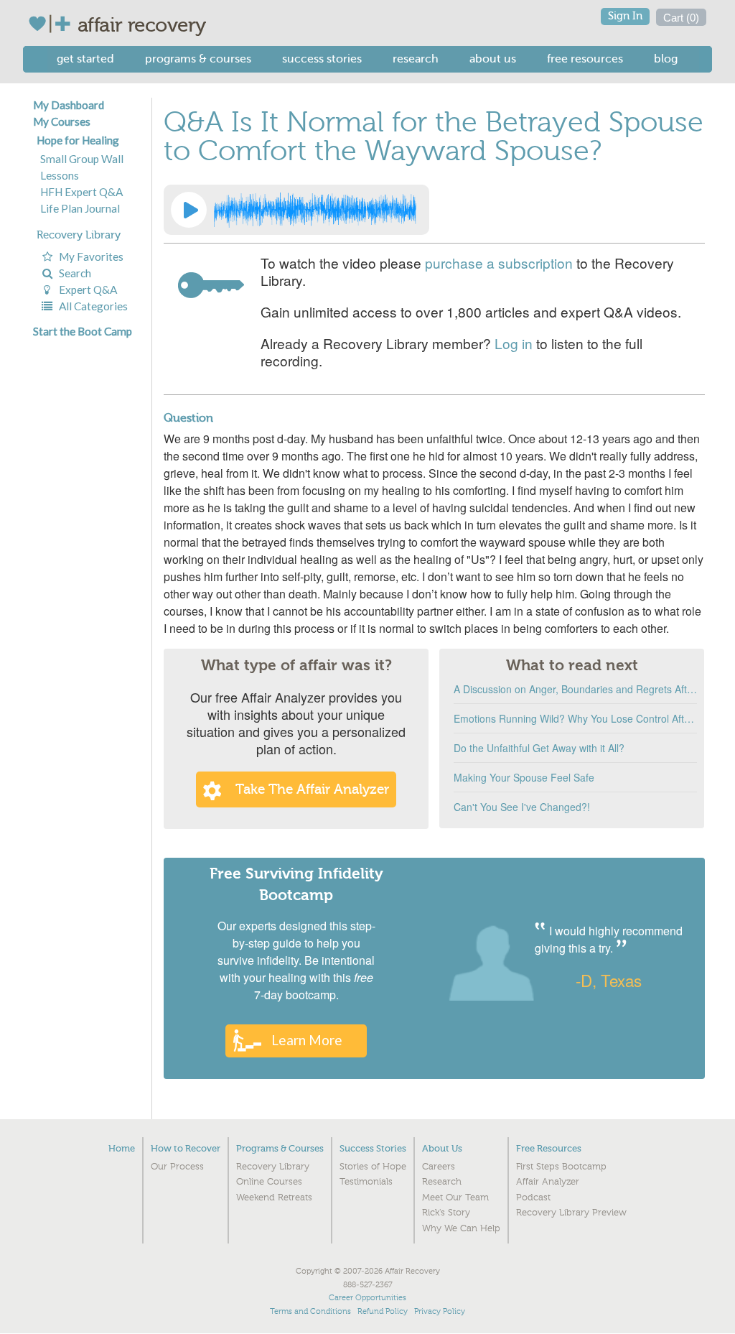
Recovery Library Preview (571, 1213)
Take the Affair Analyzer (312, 789)
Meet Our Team (455, 1197)
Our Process (177, 1167)
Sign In (625, 16)
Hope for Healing (78, 140)
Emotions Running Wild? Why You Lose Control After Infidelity (575, 718)
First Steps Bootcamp (561, 1167)
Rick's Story (446, 1213)
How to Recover (185, 1148)
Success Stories (322, 58)
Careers (438, 1167)
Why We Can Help (461, 1228)
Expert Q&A (86, 289)
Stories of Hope (373, 1167)
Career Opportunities (367, 1297)
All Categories (91, 306)
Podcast (533, 1197)
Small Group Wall (81, 158)
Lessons (59, 175)
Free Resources (585, 58)
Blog (666, 58)
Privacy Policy (439, 1311)
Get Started (85, 58)
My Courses (61, 121)
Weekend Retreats (274, 1197)
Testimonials (366, 1182)
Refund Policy (382, 1311)
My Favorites (89, 256)
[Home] (53, 23)
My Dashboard (68, 104)
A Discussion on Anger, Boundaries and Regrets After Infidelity (575, 689)
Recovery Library (79, 234)
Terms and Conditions (310, 1311)
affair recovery (142, 25)
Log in (514, 343)
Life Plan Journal (80, 208)
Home (121, 1148)
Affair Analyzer (547, 1182)
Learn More (306, 1040)
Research (416, 58)
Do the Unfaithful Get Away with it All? (539, 748)
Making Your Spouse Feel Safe (524, 777)
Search (73, 273)
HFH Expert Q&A (81, 191)
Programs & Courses (198, 58)
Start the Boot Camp (82, 331)
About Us (492, 58)
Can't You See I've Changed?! (522, 807)
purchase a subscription (499, 262)
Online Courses (269, 1182)
